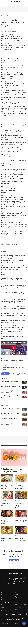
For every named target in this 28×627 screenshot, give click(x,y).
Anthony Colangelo (5, 29)
